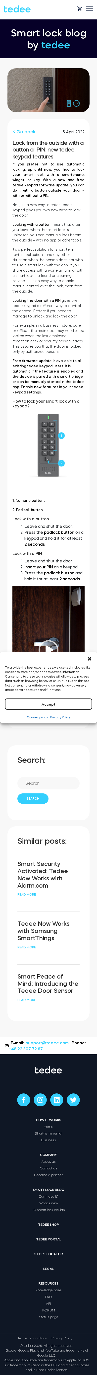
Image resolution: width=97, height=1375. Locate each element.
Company (48, 1154)
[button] (89, 657)
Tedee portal (48, 1239)
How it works (48, 1120)
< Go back (23, 132)
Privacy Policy (60, 717)
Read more (26, 894)
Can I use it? (48, 1196)
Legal (48, 1268)
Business (48, 1140)
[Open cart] (79, 8)
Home (48, 1126)
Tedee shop (48, 1224)
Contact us (48, 1168)
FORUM (48, 1310)
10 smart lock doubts (48, 1210)
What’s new (48, 1203)
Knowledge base (48, 1290)
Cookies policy (37, 717)
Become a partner (48, 1175)
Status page (48, 1317)
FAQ (48, 1297)
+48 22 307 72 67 (26, 1049)
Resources (48, 1283)
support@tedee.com (47, 1043)
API (48, 1303)
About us (49, 1161)
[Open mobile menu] (89, 8)
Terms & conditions (32, 1338)
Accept (48, 704)
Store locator (48, 1254)
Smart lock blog (48, 1189)
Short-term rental (48, 1133)
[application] (48, 650)
